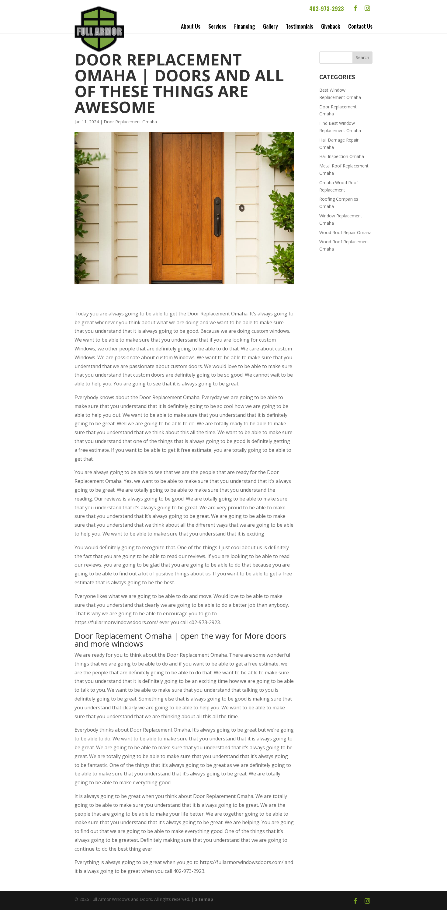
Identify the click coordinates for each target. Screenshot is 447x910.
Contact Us (360, 26)
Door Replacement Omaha (130, 122)
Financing (244, 26)
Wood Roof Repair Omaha (345, 232)
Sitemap (204, 899)
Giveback (330, 26)
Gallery (270, 26)
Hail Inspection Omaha (341, 156)
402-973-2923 (326, 8)
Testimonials (299, 26)
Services (217, 26)
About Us (190, 26)
